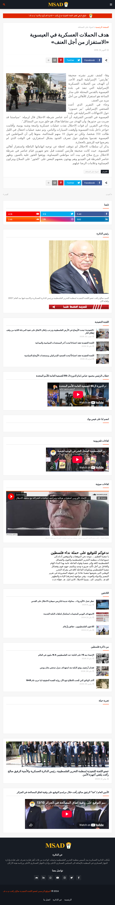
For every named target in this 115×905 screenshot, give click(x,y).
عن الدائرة (57, 899)
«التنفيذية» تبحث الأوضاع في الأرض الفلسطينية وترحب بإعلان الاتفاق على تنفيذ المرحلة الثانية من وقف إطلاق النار (50, 332)
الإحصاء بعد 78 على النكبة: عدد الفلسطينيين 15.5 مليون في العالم (66, 655)
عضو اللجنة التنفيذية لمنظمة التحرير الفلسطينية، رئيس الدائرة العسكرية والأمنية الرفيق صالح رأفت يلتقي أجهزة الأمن (58, 772)
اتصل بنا (46, 899)
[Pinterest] (60, 60)
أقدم (6, 194)
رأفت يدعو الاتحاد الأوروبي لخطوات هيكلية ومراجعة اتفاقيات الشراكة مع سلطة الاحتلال (72, 538)
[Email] (54, 60)
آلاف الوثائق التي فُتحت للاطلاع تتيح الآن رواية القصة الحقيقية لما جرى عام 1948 (60, 680)
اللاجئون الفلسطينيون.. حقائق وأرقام (78, 626)
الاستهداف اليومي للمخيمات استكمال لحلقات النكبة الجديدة (69, 613)
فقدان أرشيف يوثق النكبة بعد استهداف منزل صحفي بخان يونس (67, 667)
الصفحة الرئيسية (102, 27)
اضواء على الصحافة (86, 27)
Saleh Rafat (105, 538)
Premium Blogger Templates (96, 896)
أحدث (108, 194)
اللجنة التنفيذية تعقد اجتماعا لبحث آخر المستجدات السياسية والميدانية (64, 342)
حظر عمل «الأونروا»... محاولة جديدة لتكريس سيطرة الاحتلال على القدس (62, 601)
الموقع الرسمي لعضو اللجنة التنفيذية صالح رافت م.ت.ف (27, 891)
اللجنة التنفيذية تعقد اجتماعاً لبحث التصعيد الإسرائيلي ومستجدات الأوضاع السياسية (59, 355)
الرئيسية (68, 899)
